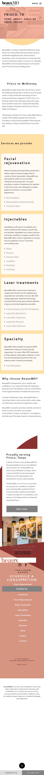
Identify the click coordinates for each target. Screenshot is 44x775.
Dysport (9, 253)
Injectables (23, 610)
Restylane (10, 265)
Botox (9, 248)
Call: (23, 552)
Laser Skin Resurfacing (16, 313)
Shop (23, 630)
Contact (23, 641)
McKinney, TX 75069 (23, 549)
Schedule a (22, 578)
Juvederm (10, 261)
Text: (23, 554)
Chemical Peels (13, 206)
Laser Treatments (23, 615)
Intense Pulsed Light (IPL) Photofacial (22, 309)
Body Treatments (23, 605)
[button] (22, 766)
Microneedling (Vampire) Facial (20, 202)
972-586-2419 (22, 699)
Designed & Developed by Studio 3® (22, 660)
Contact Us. (22, 589)
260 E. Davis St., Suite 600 (22, 546)
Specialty (23, 620)
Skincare (23, 625)
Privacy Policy (22, 664)
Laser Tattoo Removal (16, 326)
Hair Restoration (13, 365)
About (18, 19)
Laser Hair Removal (15, 321)
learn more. (22, 509)
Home (8, 19)
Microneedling (12, 197)
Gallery (22, 636)
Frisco (18, 22)
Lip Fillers (10, 269)
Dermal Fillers (12, 257)
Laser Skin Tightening (16, 317)
